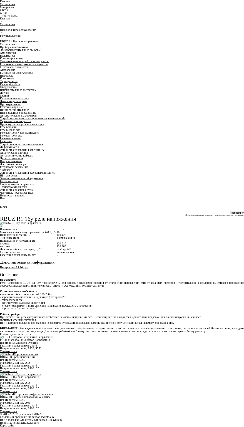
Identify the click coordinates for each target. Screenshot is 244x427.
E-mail (4, 206)
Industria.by (47, 416)
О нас (3, 12)
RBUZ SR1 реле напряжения (17, 356)
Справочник (7, 4)
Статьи (4, 9)
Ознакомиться (8, 351)
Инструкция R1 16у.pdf (14, 267)
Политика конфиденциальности (19, 422)
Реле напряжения (10, 35)
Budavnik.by (55, 419)
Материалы (7, 7)
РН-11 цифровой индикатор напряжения (25, 339)
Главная (5, 18)
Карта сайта (7, 425)
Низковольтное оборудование (18, 29)
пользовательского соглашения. (232, 215)
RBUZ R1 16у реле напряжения (19, 376)
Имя (2, 198)
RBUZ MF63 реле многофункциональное (25, 396)
